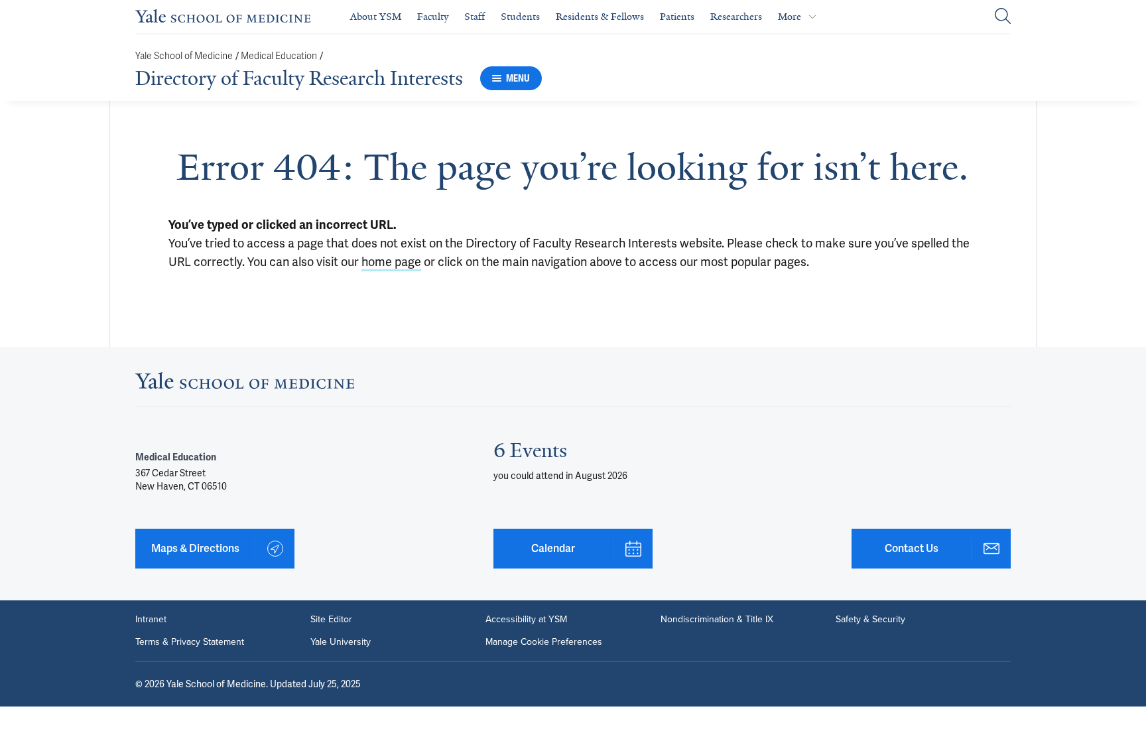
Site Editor (331, 620)
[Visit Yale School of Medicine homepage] (244, 384)
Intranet (150, 620)
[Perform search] (1003, 17)
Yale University (340, 642)
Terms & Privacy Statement (189, 642)
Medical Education (279, 56)
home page (391, 261)
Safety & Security (870, 620)
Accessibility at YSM (526, 620)
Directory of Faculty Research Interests (299, 78)
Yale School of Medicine (184, 56)
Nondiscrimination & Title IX (717, 620)
